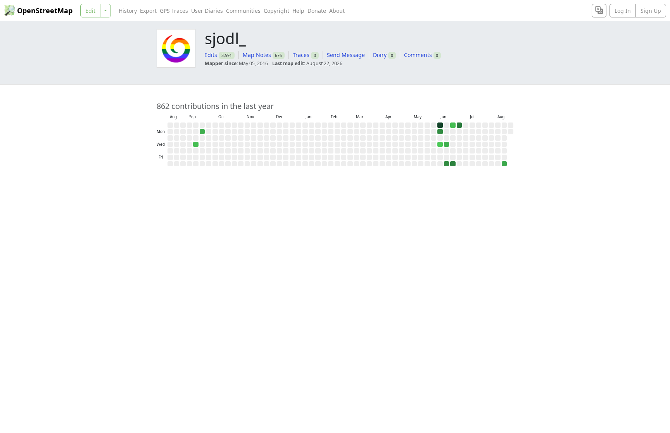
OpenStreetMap (45, 10)
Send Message (346, 55)
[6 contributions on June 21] (453, 125)
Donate (316, 10)
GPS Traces (174, 10)
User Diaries (207, 10)
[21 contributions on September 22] (202, 132)
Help (298, 10)
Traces (301, 55)
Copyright (276, 10)
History (128, 10)
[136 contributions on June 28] (459, 125)
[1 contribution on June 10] (440, 144)
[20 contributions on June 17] (446, 144)
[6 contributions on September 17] (196, 144)
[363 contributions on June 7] (440, 125)
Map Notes (257, 55)
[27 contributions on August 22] (504, 164)
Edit (90, 10)
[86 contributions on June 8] (440, 132)
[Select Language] (599, 10)
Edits (210, 55)
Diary (380, 55)
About (337, 10)
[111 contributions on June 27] (453, 164)
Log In (623, 10)
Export (148, 10)
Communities (243, 10)
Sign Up (651, 10)
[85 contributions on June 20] (446, 164)
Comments (418, 55)
